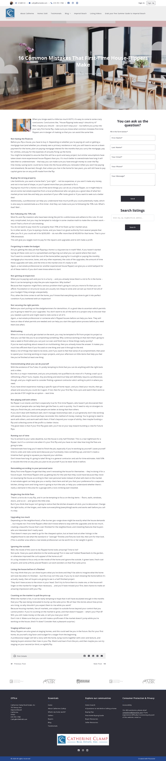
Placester (151, 759)
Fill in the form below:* (119, 131)
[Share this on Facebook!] (85, 656)
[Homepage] (10, 13)
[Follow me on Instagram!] (73, 3)
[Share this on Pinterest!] (97, 656)
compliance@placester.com (133, 713)
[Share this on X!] (89, 656)
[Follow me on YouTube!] (77, 3)
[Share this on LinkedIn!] (93, 656)
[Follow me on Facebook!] (69, 3)
